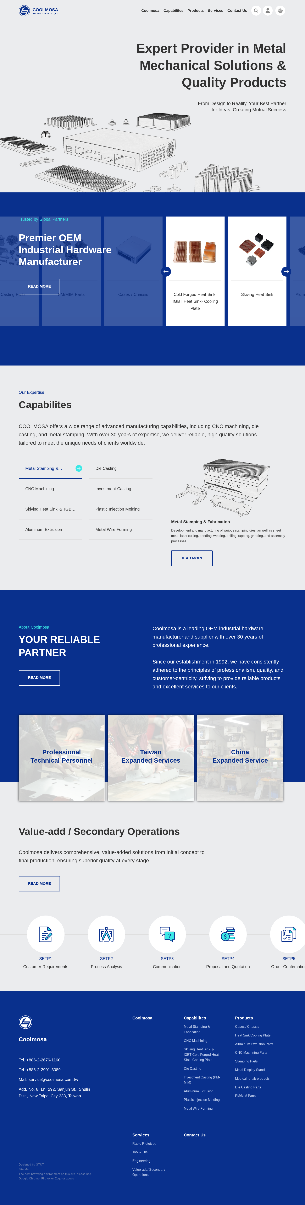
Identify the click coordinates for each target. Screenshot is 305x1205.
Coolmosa (150, 11)
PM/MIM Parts (245, 1096)
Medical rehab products (252, 1078)
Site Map (24, 1169)
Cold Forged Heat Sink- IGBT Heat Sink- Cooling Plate (195, 301)
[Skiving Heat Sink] (257, 255)
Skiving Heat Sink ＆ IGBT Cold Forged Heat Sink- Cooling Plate (201, 1054)
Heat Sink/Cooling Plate (253, 1035)
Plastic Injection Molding (202, 1100)
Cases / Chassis (247, 1026)
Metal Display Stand (250, 1070)
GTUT (40, 1164)
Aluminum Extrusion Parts (254, 1044)
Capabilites (173, 11)
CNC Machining (195, 1041)
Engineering (141, 1161)
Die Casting (192, 1068)
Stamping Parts (246, 1061)
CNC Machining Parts (251, 1052)
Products (196, 11)
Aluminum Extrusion (199, 1091)
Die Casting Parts (248, 1087)
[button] (166, 272)
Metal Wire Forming (198, 1108)
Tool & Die (140, 1152)
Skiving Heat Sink (257, 294)
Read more (39, 286)
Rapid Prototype (144, 1143)
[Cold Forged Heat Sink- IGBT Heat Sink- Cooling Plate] (195, 255)
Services (215, 11)
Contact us (237, 11)
